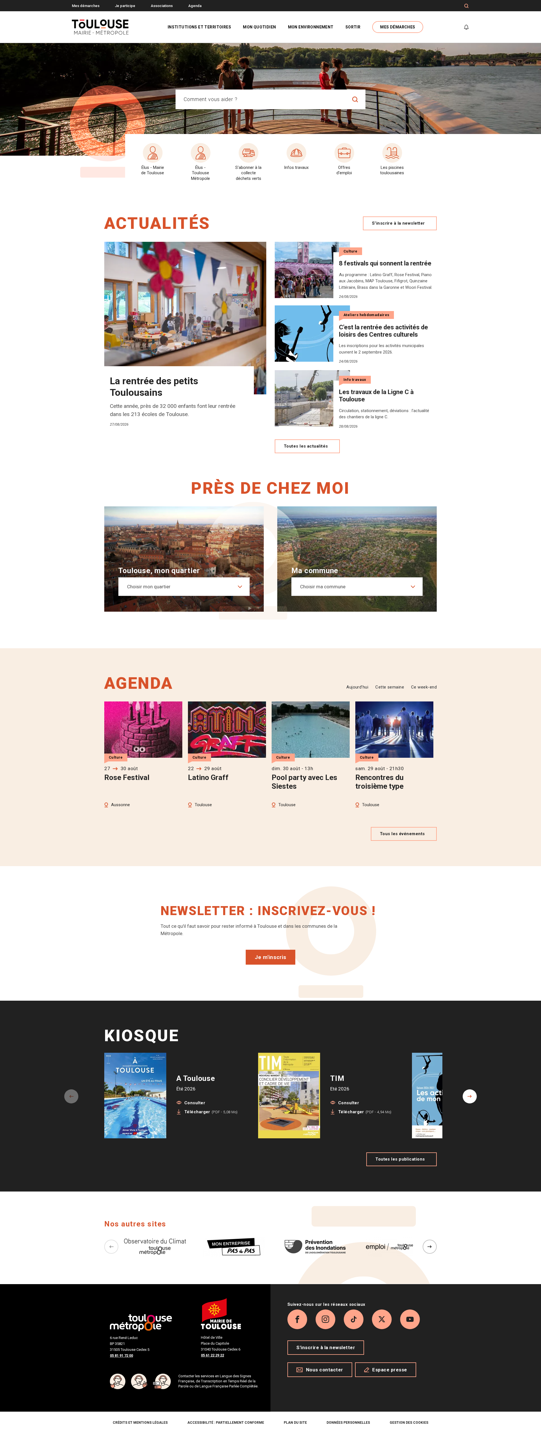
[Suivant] (430, 1247)
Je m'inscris (270, 957)
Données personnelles (348, 1423)
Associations (162, 6)
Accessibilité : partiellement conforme (225, 1423)
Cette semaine (389, 687)
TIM (337, 1078)
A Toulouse (195, 1078)
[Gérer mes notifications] (466, 27)
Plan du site (295, 1423)
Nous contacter (324, 1370)
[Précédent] (111, 1247)
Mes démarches (85, 6)
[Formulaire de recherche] (466, 6)
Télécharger (211, 1111)
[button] (470, 1096)
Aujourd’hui (357, 687)
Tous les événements (402, 833)
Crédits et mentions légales (140, 1423)
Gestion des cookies (409, 1423)
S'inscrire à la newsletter (398, 223)
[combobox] (260, 99)
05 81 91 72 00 (121, 1355)
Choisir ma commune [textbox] (322, 586)
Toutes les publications (400, 1159)
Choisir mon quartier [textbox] (148, 586)
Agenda (194, 6)
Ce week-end (424, 687)
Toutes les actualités (306, 446)
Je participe (125, 6)
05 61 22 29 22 (212, 1355)
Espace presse (389, 1370)
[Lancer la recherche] (355, 99)
